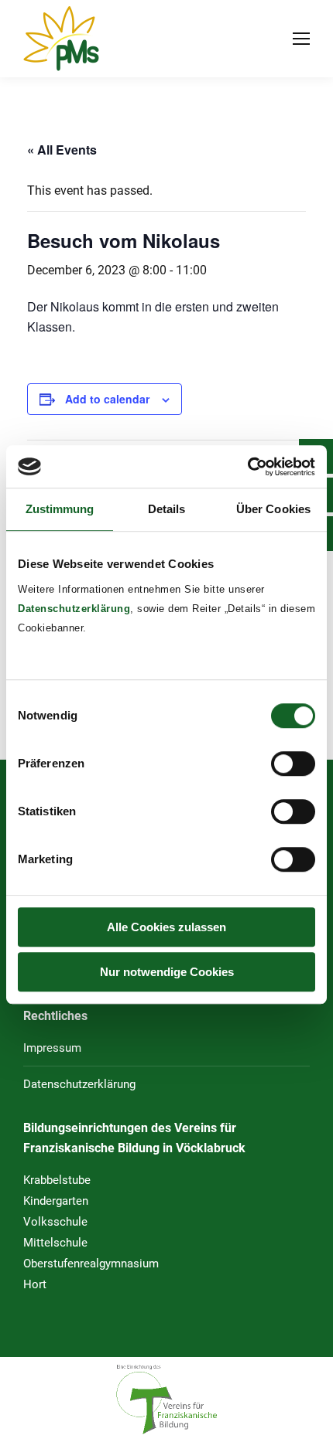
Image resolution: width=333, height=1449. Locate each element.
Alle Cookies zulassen (166, 927)
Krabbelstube (57, 1180)
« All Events (62, 149)
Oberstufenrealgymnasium (91, 1263)
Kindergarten (55, 1201)
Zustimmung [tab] (60, 508)
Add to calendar (107, 398)
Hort (34, 1284)
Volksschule (55, 1222)
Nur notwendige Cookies (167, 971)
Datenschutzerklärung (74, 608)
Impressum (52, 1048)
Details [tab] (167, 508)
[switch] (293, 763)
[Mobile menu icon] (301, 38)
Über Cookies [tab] (273, 508)
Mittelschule (55, 1243)
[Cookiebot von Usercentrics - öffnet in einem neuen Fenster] (247, 467)
